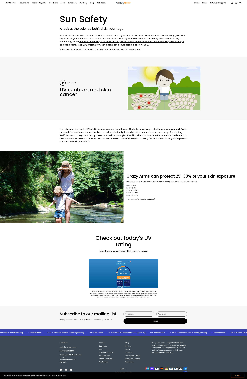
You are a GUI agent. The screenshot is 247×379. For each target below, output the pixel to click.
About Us (128, 352)
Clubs (127, 349)
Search (102, 343)
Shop (127, 343)
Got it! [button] (237, 375)
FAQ (100, 349)
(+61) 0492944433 (67, 351)
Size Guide (103, 346)
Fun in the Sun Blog (132, 355)
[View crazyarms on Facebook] (66, 370)
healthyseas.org (9, 333)
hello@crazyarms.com (68, 347)
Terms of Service (105, 359)
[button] (83, 3)
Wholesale (129, 362)
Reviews (128, 346)
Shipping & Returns (106, 352)
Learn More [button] (62, 375)
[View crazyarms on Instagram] (61, 370)
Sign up (155, 321)
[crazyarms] (123, 2)
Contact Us (103, 362)
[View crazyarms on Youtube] (70, 370)
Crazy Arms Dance (132, 359)
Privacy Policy (104, 355)
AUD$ (122, 369)
